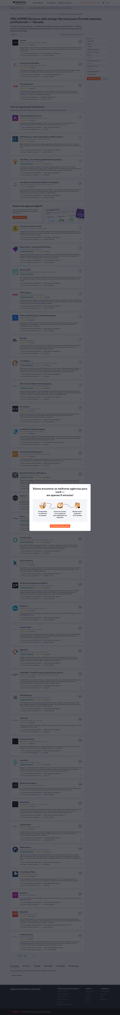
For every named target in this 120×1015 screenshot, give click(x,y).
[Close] (89, 486)
